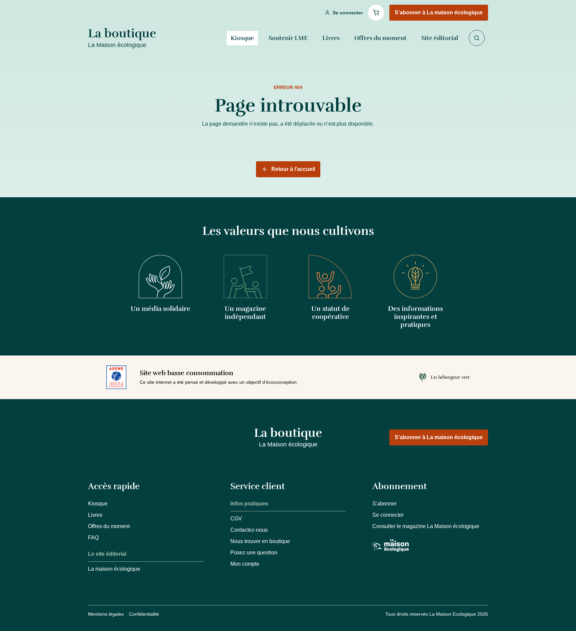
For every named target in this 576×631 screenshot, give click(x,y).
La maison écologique (114, 569)
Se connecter (388, 515)
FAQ (93, 537)
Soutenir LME (288, 38)
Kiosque (242, 38)
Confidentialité (144, 614)
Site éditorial (439, 38)
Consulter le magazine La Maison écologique (425, 526)
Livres (331, 38)
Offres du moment (380, 38)
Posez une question (253, 552)
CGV (236, 518)
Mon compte (244, 564)
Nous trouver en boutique (260, 541)
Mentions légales (106, 614)
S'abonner (384, 503)
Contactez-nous (249, 530)
